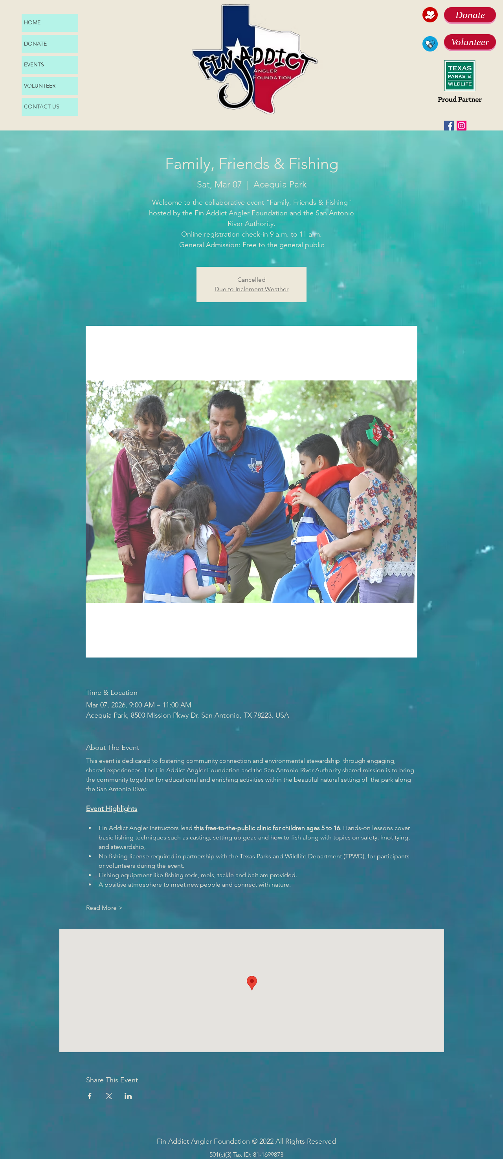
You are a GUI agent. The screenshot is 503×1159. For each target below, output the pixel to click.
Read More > (104, 907)
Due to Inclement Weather (251, 289)
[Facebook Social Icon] (449, 125)
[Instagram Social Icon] (461, 125)
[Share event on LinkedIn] (128, 1096)
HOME (32, 22)
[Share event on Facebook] (90, 1096)
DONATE (35, 43)
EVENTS (34, 64)
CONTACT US (41, 106)
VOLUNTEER (39, 85)
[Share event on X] (109, 1096)
